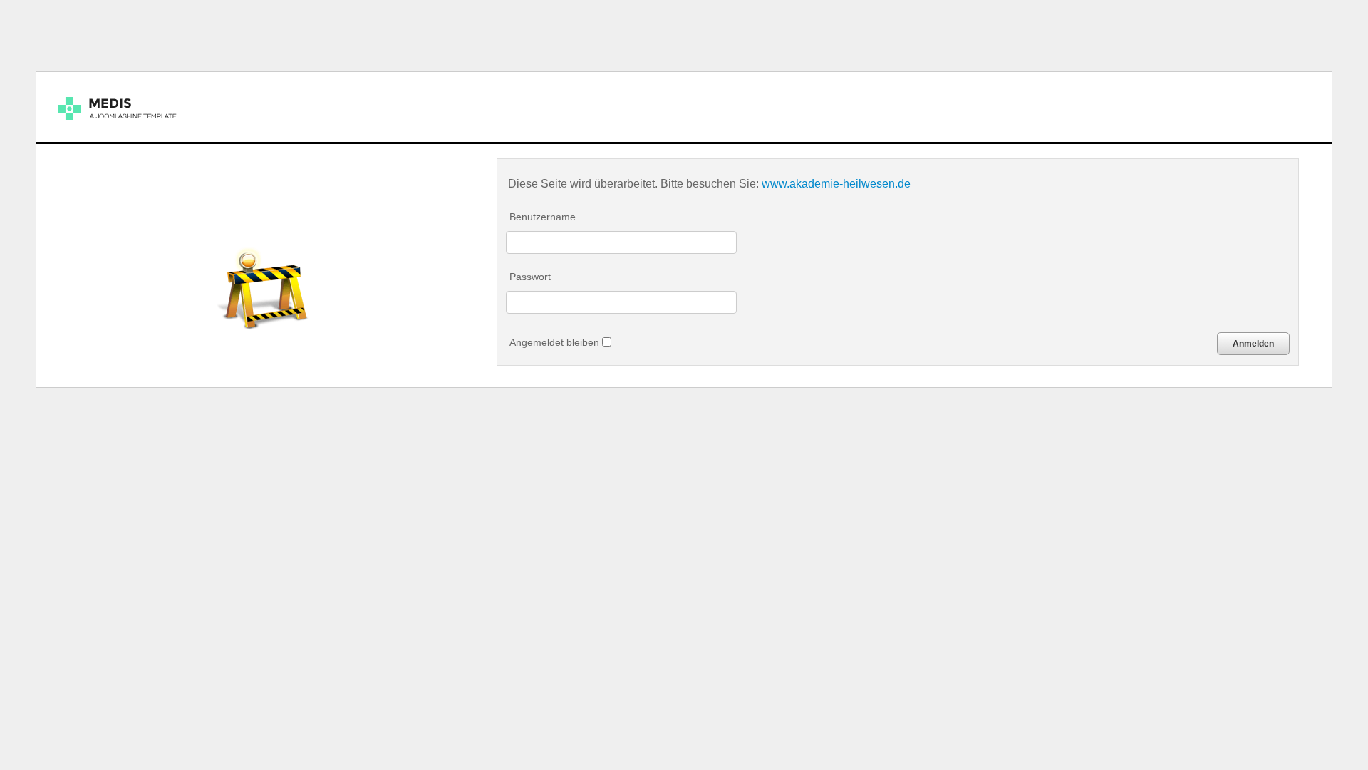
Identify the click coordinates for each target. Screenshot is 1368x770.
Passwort (530, 276)
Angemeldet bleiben (555, 342)
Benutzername (542, 216)
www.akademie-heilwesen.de (836, 183)
